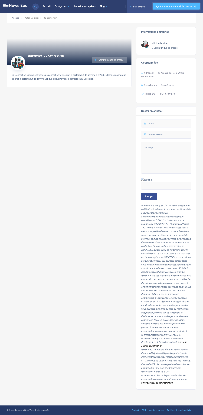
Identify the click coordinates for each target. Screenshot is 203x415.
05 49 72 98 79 (167, 94)
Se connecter (139, 7)
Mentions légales (156, 410)
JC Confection (160, 43)
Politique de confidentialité (179, 410)
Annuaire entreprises (85, 6)
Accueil (47, 6)
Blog (102, 6)
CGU (144, 410)
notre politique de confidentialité (157, 382)
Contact (135, 410)
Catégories (61, 6)
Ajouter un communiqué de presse (174, 6)
